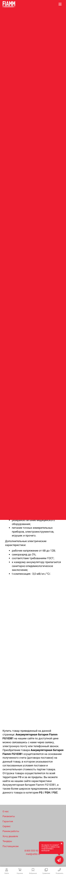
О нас (6, 811)
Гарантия (8, 821)
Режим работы (11, 831)
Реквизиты (9, 816)
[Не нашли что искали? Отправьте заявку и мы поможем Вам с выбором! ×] (59, 860)
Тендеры (7, 841)
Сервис (6, 826)
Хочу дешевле (10, 836)
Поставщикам (10, 846)
